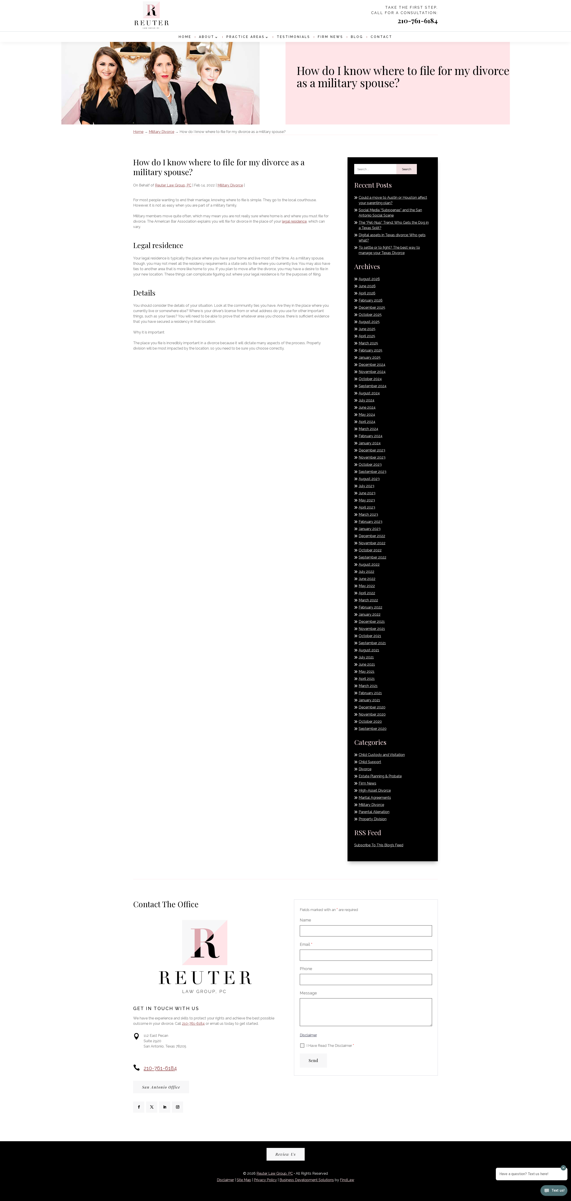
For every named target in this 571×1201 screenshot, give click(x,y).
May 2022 (367, 586)
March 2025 (368, 343)
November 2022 (372, 543)
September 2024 (373, 386)
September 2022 (372, 557)
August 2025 (369, 322)
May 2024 (367, 414)
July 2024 (366, 400)
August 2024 (369, 393)
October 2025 (370, 315)
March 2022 (368, 600)
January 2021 (369, 700)
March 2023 (368, 514)
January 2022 (370, 614)
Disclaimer (308, 1035)
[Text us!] (554, 1191)
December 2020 (372, 707)
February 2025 (370, 350)
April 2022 (367, 593)
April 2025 (367, 336)
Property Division (373, 819)
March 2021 (368, 686)
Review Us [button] (285, 1154)
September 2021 (372, 643)
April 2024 (367, 422)
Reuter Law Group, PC (173, 185)
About (206, 37)
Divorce (365, 769)
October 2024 (370, 379)
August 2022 (369, 564)
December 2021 (372, 621)
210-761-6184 (417, 20)
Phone (306, 968)
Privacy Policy (265, 1180)
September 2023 (372, 472)
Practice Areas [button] (245, 37)
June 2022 (367, 579)
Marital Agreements (375, 797)
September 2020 (373, 729)
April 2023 (367, 507)
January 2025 (370, 357)
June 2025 (367, 329)
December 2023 (372, 450)
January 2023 (370, 529)
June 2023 (367, 493)
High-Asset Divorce (375, 790)
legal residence (294, 221)
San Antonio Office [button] (161, 1087)
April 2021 (367, 679)
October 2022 (370, 550)
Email (306, 944)
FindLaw (347, 1180)
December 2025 (372, 307)
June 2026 (367, 286)
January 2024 (370, 443)
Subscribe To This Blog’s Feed (378, 845)
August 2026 (369, 279)
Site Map (244, 1180)
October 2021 (370, 636)
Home (185, 37)
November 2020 (372, 714)
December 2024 (372, 364)
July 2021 (366, 657)
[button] (282, 1195)
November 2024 (372, 372)
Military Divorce (230, 185)
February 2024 (371, 436)
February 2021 (370, 693)
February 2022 (370, 607)
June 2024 (367, 407)
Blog (357, 37)
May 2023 (367, 500)
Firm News (330, 37)
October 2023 (370, 464)
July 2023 (366, 486)
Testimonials (293, 37)
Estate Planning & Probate (380, 776)
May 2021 (366, 671)
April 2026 (367, 293)
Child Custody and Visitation (382, 755)
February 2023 (370, 522)
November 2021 (372, 629)
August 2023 (369, 479)
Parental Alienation (374, 812)
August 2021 (369, 650)
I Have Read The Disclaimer (330, 1046)
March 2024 (368, 429)
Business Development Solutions (306, 1180)
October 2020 (370, 721)
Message (308, 993)
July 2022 (366, 571)
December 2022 (372, 536)
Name (305, 920)
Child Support (370, 762)
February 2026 (371, 300)
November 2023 (372, 457)
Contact (381, 37)
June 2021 (367, 664)
